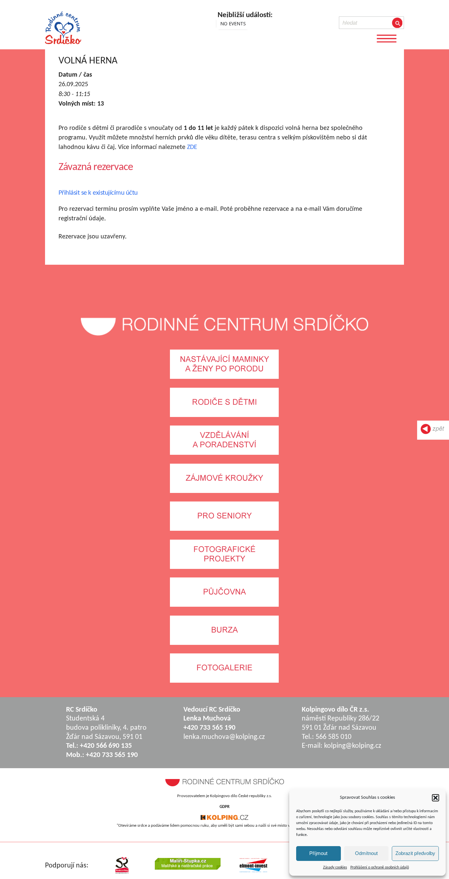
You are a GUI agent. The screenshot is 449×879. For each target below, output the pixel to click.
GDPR (224, 807)
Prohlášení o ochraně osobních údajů (379, 867)
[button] (435, 797)
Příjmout (318, 853)
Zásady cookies (335, 867)
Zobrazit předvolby (415, 853)
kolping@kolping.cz (352, 746)
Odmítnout (366, 853)
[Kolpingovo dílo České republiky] (224, 819)
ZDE (192, 147)
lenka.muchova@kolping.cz (224, 737)
